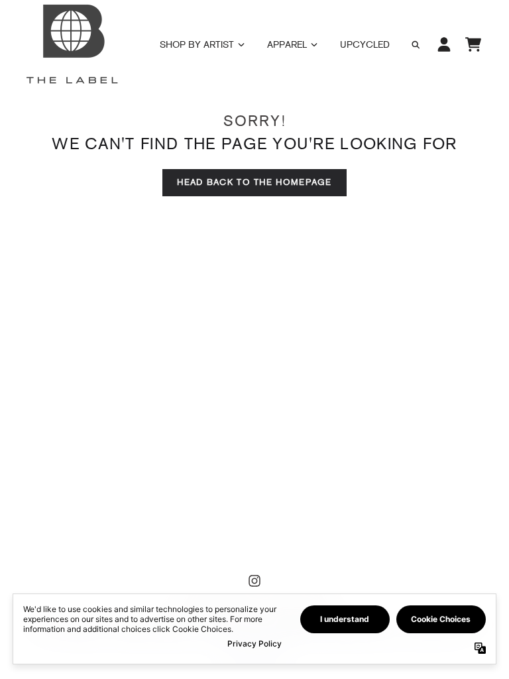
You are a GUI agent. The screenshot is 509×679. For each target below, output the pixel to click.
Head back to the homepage (254, 182)
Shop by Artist (197, 44)
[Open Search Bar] (415, 44)
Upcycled (365, 44)
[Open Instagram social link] (254, 580)
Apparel (287, 44)
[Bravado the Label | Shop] (71, 44)
